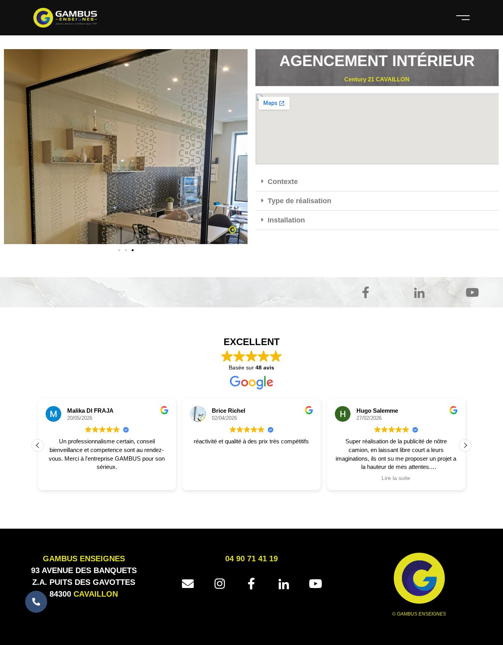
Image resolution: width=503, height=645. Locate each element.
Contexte (283, 182)
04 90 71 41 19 (251, 558)
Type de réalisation (299, 201)
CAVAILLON (95, 594)
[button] (119, 250)
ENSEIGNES (102, 558)
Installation (286, 220)
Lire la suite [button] (396, 478)
